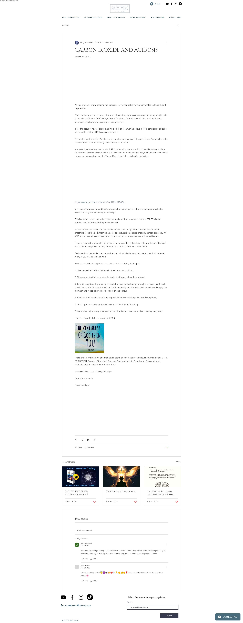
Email (129, 602)
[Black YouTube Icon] (167, 3)
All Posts (65, 25)
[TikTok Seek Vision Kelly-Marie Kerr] (180, 3)
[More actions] (166, 42)
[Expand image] (89, 338)
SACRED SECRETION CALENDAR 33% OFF (76, 493)
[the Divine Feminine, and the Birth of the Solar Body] (162, 476)
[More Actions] (166, 544)
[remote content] (121, 82)
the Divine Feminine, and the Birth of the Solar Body (160, 493)
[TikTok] (90, 597)
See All (178, 462)
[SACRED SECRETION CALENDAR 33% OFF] (80, 476)
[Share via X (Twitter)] (82, 440)
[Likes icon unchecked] (82, 558)
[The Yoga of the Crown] (121, 476)
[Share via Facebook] (76, 440)
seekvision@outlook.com (79, 605)
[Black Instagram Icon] (175, 3)
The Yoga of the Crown (121, 491)
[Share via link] (94, 440)
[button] (158, 17)
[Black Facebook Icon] (171, 3)
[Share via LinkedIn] (88, 440)
